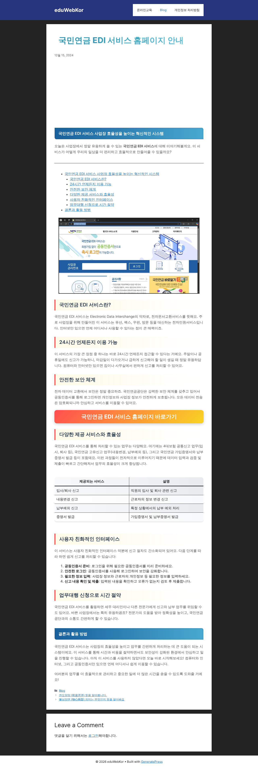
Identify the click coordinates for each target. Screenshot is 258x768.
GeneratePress (152, 762)
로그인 (93, 736)
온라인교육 (144, 10)
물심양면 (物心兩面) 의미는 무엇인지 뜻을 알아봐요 (91, 699)
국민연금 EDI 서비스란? (88, 179)
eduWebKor (68, 10)
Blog (163, 10)
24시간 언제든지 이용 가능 (90, 184)
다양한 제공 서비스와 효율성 (92, 194)
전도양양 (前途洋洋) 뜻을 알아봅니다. (83, 695)
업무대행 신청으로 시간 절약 (92, 205)
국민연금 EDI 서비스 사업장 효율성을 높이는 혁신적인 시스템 (112, 174)
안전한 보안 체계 (83, 189)
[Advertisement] (129, 92)
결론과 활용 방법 (78, 210)
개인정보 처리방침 (187, 10)
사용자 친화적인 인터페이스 (91, 200)
